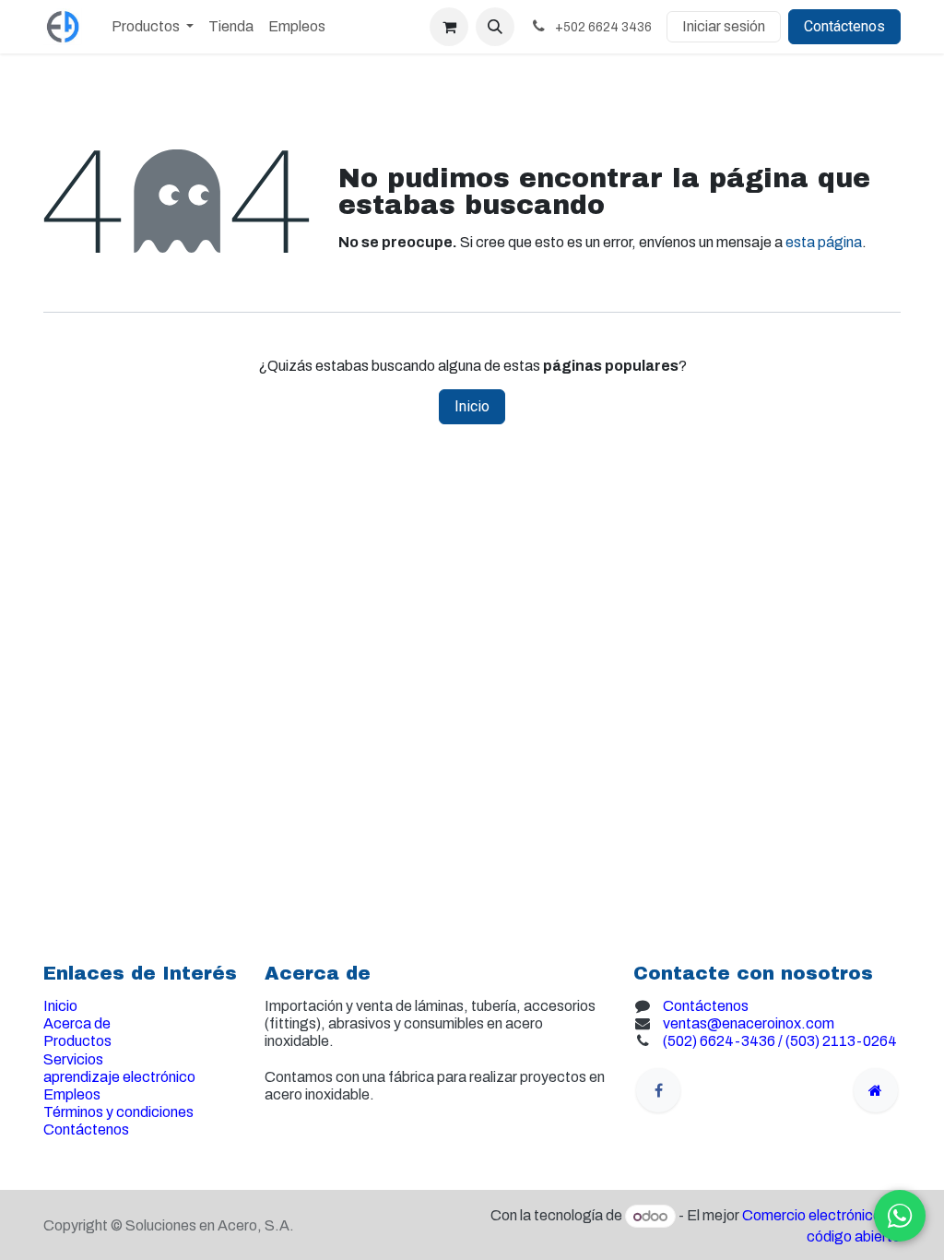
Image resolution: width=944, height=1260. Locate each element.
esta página (823, 242)
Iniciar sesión (723, 26)
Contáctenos (844, 26)
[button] (495, 26)
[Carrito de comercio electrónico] (449, 26)
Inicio (472, 406)
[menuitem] (152, 26)
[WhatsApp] (900, 1216)
